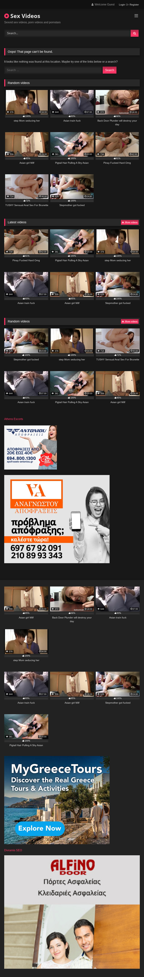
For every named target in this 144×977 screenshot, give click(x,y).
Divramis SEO (13, 850)
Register (134, 4)
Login (122, 4)
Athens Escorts (13, 419)
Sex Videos (24, 16)
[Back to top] (133, 966)
